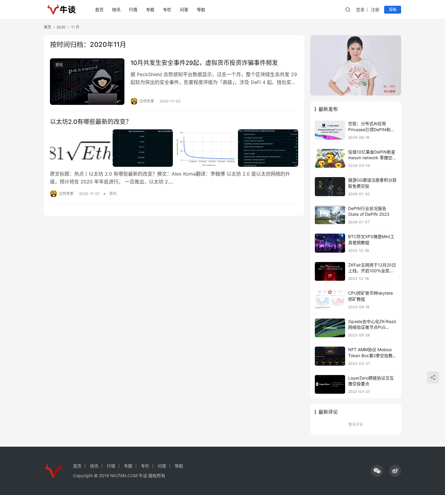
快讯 (116, 9)
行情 (133, 9)
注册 (375, 9)
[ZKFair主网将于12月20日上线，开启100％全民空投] (330, 271)
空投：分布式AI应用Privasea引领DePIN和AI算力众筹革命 (371, 129)
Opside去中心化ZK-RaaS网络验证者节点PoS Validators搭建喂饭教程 (372, 327)
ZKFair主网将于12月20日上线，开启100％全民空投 (372, 270)
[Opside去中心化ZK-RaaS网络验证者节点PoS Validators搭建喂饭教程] (330, 328)
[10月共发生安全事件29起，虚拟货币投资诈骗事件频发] (87, 81)
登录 (360, 9)
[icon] (377, 471)
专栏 (167, 9)
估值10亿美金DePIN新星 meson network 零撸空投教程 (372, 157)
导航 (201, 9)
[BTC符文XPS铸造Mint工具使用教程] (330, 243)
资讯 (59, 65)
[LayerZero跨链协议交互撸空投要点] (330, 384)
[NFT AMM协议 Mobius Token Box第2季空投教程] (330, 356)
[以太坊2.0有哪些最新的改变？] (174, 148)
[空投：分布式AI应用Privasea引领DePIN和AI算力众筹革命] (330, 130)
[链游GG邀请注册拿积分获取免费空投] (330, 186)
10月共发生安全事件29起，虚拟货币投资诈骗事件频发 (204, 62)
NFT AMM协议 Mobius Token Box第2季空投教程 (370, 355)
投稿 (392, 9)
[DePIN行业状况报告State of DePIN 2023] (330, 215)
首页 (99, 9)
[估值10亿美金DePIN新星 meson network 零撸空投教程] (330, 158)
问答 (184, 9)
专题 (150, 9)
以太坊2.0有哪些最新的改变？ (91, 121)
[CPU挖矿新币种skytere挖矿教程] (330, 299)
